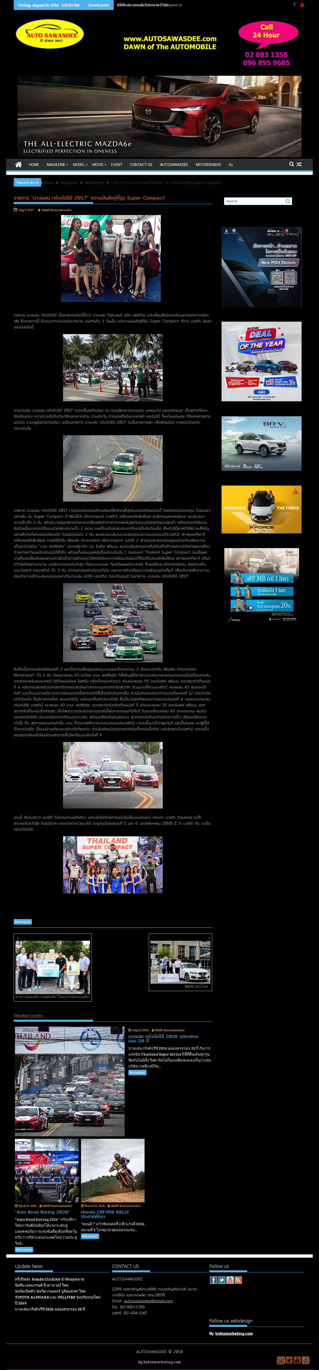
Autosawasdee (174, 164)
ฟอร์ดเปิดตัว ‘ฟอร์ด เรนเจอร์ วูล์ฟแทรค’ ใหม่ (50, 1291)
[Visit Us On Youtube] (230, 1281)
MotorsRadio (208, 164)
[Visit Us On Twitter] (222, 1281)
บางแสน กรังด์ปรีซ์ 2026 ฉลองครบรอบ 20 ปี (50, 1308)
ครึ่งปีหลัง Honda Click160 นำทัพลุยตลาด (49, 1279)
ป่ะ (231, 164)
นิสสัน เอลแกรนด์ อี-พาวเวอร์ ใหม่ (142, 4)
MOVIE (97, 164)
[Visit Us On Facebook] (213, 1281)
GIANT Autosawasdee (57, 210)
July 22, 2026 (140, 1030)
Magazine (56, 164)
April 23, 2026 (28, 1206)
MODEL (79, 164)
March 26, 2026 (95, 1206)
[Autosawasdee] (160, 155)
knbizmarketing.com (234, 1333)
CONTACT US (141, 164)
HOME (34, 164)
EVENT (116, 164)
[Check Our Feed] (238, 1281)
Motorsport (22, 922)
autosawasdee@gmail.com (148, 1301)
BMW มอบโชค (196, 986)
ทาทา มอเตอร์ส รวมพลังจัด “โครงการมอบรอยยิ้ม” (52, 996)
